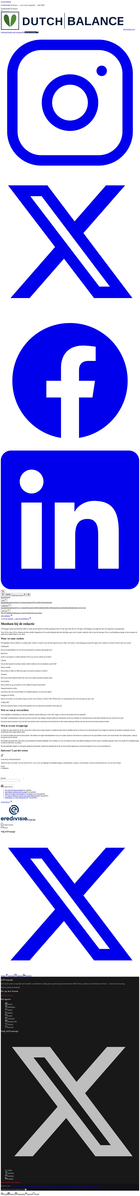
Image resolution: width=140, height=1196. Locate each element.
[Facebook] (70, 449)
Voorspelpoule (12, 608)
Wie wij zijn (5, 613)
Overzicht (4, 608)
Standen (29, 602)
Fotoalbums (70, 608)
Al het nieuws (5, 802)
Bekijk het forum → (7, 995)
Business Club (19, 613)
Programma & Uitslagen (19, 602)
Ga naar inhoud (6, 2)
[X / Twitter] (70, 310)
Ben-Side (49, 608)
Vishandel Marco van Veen (89, 1186)
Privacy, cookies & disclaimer (10, 987)
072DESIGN (15, 1186)
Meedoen (12, 613)
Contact (39, 613)
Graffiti (35, 608)
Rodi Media (36, 1186)
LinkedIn (10, 1179)
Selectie (8, 602)
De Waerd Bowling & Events (57, 1186)
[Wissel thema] (8, 594)
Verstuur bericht (8, 783)
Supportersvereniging (59, 608)
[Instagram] (70, 171)
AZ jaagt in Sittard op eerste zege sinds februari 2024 (22, 796)
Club (3, 600)
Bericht (3, 778)
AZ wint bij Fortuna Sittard (14, 790)
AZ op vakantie (22, 608)
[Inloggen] (3, 595)
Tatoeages (30, 608)
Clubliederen (42, 608)
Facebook (10, 1173)
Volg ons (34, 613)
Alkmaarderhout (46, 602)
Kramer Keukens (74, 1186)
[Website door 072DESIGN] (30, 1190)
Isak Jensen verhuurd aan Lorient (15, 792)
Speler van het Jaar (80, 608)
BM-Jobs (44, 1186)
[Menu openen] (29, 594)
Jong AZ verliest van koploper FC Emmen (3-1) (20, 794)
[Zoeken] (3, 591)
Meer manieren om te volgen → (11, 1182)
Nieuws (3, 597)
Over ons (4, 611)
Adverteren (27, 613)
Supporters (5, 606)
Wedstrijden (11, 1007)
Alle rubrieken (5, 616)
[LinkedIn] (70, 589)
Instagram (10, 1176)
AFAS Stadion (36, 602)
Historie (3, 602)
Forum (8, 597)
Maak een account (17, 595)
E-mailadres (5, 768)
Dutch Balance (26, 1186)
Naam (3, 766)
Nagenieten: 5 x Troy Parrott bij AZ (16, 797)
